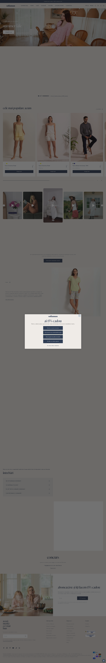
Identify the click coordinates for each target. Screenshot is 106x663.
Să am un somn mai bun (53, 328)
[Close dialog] (79, 315)
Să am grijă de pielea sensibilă (53, 337)
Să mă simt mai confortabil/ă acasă (53, 332)
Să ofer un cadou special (53, 341)
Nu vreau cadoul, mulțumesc (53, 345)
